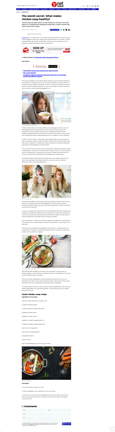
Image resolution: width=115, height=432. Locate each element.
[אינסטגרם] (95, 6)
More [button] (93, 9)
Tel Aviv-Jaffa (33, 5)
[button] (37, 5)
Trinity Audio (34, 34)
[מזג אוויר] (28, 6)
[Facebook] (64, 30)
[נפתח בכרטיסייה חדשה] (87, 6)
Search (83, 6)
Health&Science (24, 12)
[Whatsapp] (61, 30)
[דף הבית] (57, 6)
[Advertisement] (109, 20)
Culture (17, 12)
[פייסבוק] (93, 6)
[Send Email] (69, 30)
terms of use (31, 424)
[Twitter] (66, 30)
